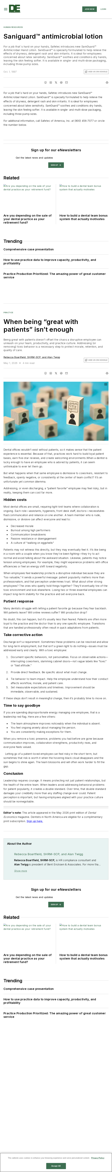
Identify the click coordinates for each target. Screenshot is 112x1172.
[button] (6, 9)
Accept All (56, 1166)
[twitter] (56, 82)
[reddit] (61, 82)
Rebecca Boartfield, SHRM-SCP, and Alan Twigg (32, 357)
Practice (8, 312)
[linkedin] (50, 82)
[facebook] (45, 82)
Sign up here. (35, 821)
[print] (107, 82)
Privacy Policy (97, 1158)
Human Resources (13, 27)
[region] (56, 1162)
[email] (66, 82)
